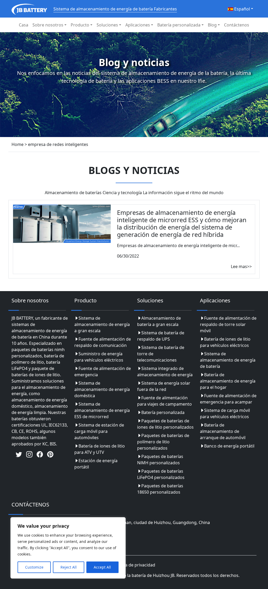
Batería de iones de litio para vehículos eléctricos (225, 342)
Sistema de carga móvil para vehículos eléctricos (225, 413)
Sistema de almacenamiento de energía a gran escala (102, 324)
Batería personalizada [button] (178, 25)
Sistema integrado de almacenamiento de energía (165, 372)
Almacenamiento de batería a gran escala (159, 321)
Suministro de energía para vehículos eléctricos (98, 357)
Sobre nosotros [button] (47, 25)
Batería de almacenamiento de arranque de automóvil (222, 431)
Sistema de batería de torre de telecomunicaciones (160, 354)
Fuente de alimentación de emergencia (102, 372)
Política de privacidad (134, 565)
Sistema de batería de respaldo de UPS (160, 336)
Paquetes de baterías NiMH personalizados (160, 460)
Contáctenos (236, 25)
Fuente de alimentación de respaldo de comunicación (102, 342)
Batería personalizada (163, 412)
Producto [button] (80, 25)
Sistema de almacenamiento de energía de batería (227, 360)
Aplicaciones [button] (137, 25)
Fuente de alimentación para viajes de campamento (164, 401)
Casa (23, 25)
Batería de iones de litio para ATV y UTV (99, 449)
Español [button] (241, 9)
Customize (34, 567)
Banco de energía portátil (229, 446)
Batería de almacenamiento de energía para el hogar (227, 381)
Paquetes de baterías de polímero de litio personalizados (163, 442)
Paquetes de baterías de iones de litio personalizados (165, 424)
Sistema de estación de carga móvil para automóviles (99, 431)
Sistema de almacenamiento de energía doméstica (102, 389)
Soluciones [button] (107, 25)
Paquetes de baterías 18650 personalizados (160, 489)
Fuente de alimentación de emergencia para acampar (228, 399)
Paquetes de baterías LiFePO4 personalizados (161, 474)
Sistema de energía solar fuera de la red (163, 386)
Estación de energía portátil (96, 464)
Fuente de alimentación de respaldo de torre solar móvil (228, 324)
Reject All (68, 567)
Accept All (102, 567)
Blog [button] (212, 25)
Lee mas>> (241, 266)
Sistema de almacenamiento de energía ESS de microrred (102, 410)
